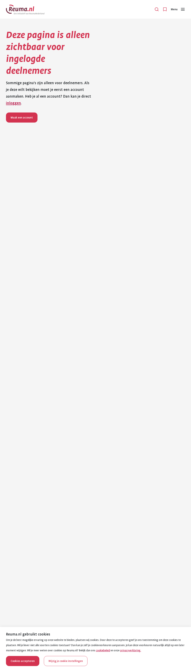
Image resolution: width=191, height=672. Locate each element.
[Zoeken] (156, 9)
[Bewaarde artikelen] (165, 9)
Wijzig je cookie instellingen (65, 661)
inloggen (13, 103)
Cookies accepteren (23, 661)
